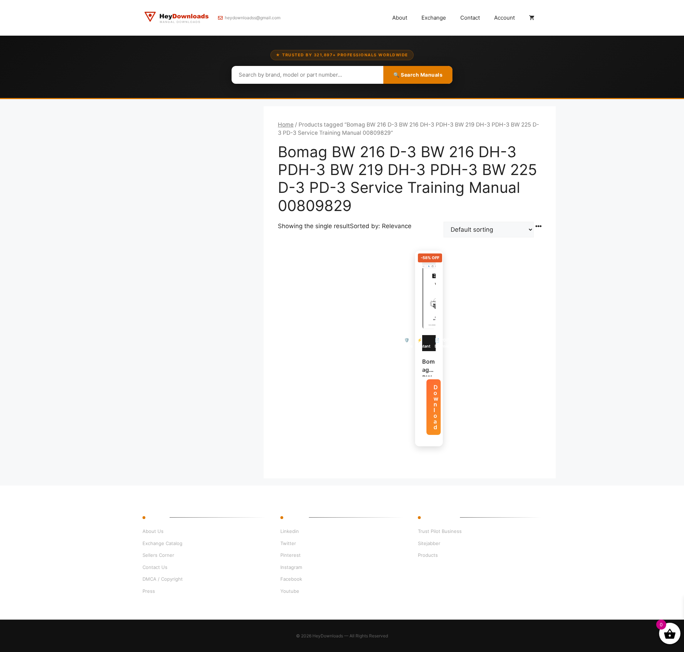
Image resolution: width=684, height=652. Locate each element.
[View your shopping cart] (532, 18)
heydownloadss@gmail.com (252, 17)
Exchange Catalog (162, 543)
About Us (153, 531)
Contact (470, 17)
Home (286, 124)
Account (504, 17)
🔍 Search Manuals (417, 75)
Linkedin (289, 531)
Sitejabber (429, 543)
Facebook (291, 579)
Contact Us (154, 567)
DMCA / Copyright (162, 579)
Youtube (289, 591)
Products (428, 555)
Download (436, 407)
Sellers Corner (158, 555)
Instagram (291, 567)
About (399, 17)
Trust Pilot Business (440, 531)
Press (148, 591)
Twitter (288, 543)
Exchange (433, 17)
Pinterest (290, 555)
